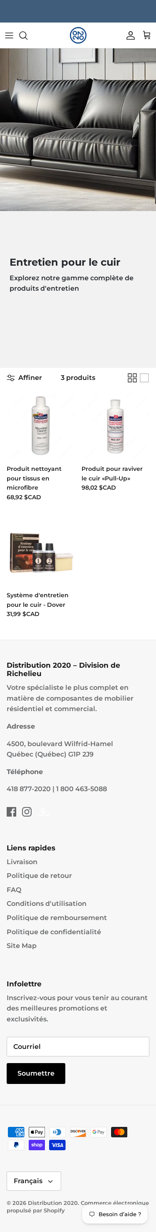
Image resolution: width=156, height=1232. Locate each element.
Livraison (22, 862)
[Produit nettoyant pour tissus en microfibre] (41, 426)
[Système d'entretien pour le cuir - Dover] (41, 552)
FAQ (14, 890)
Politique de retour (39, 876)
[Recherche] (27, 35)
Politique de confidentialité (54, 932)
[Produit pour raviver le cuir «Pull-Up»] (116, 426)
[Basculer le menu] (9, 35)
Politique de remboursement (57, 918)
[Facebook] (11, 812)
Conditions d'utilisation (47, 904)
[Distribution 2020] (78, 35)
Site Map (22, 946)
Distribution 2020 (53, 1202)
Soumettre (35, 1073)
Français (28, 1181)
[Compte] (128, 35)
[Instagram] (27, 812)
